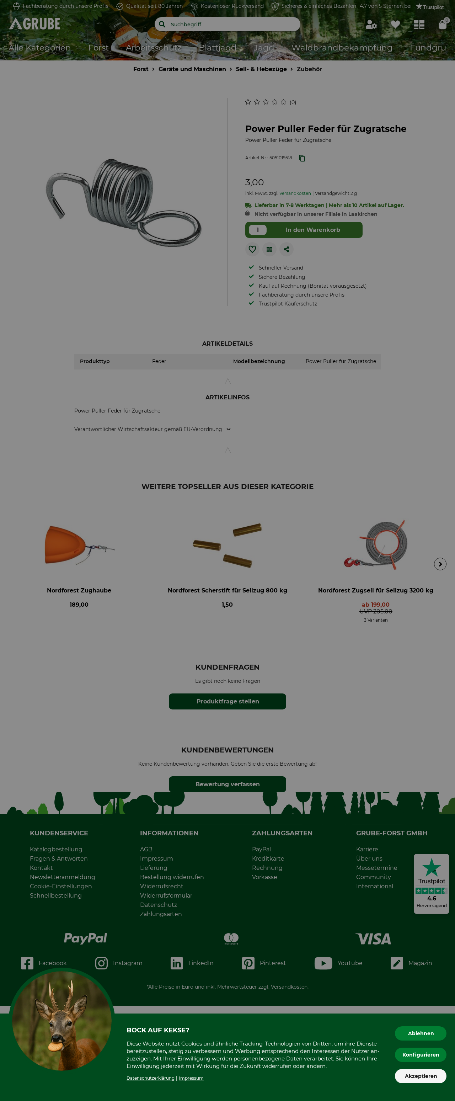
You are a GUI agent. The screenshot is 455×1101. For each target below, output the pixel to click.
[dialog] (227, 550)
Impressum (191, 1078)
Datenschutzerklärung (151, 1078)
